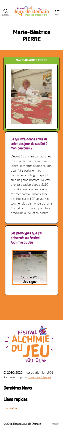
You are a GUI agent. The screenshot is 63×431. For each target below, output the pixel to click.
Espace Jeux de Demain (27, 424)
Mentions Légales (39, 377)
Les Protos (10, 408)
